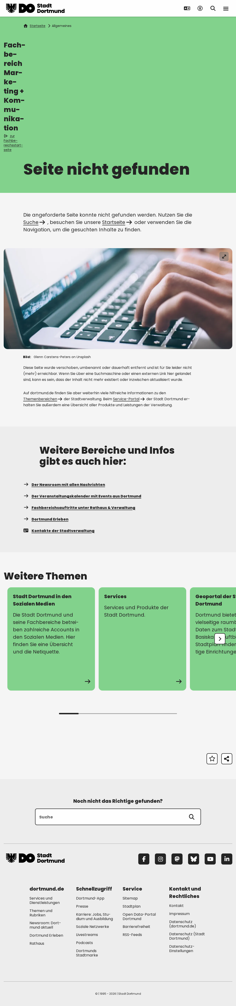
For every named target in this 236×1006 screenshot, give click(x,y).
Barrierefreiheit (136, 926)
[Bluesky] (193, 859)
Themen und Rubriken (41, 913)
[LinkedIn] (226, 859)
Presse (82, 906)
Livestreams (87, 934)
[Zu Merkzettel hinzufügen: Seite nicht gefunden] (212, 758)
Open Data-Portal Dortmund (139, 916)
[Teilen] (226, 758)
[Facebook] (143, 859)
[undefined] (219, 638)
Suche (30, 222)
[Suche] (191, 816)
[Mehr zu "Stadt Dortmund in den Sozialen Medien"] (51, 639)
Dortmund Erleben (50, 519)
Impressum (179, 913)
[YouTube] (210, 859)
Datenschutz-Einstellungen (182, 948)
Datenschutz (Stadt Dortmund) (187, 936)
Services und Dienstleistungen (45, 900)
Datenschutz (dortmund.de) (182, 924)
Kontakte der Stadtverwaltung (63, 530)
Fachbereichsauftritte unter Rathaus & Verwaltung (83, 507)
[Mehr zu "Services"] (142, 639)
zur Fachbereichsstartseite (13, 143)
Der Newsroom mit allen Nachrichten (68, 484)
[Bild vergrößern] (224, 256)
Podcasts (84, 942)
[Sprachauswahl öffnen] (187, 8)
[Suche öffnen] (212, 8)
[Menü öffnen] (225, 8)
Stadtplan (132, 906)
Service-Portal (126, 399)
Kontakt (176, 905)
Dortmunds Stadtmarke (87, 953)
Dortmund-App (90, 898)
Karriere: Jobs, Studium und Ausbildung (94, 916)
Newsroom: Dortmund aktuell (45, 925)
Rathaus (37, 943)
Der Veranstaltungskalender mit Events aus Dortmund (86, 496)
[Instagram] (160, 859)
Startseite (37, 26)
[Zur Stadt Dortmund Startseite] (35, 8)
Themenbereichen (40, 399)
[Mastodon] (177, 859)
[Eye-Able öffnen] (200, 8)
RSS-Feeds (132, 934)
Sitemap (130, 898)
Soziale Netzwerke (92, 926)
